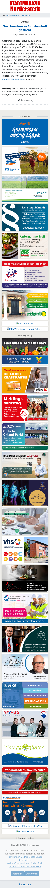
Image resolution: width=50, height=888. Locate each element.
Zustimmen (32, 873)
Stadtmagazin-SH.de (12, 15)
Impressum (25, 884)
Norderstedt (26, 15)
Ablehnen (17, 873)
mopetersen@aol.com (13, 78)
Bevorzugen (26, 100)
